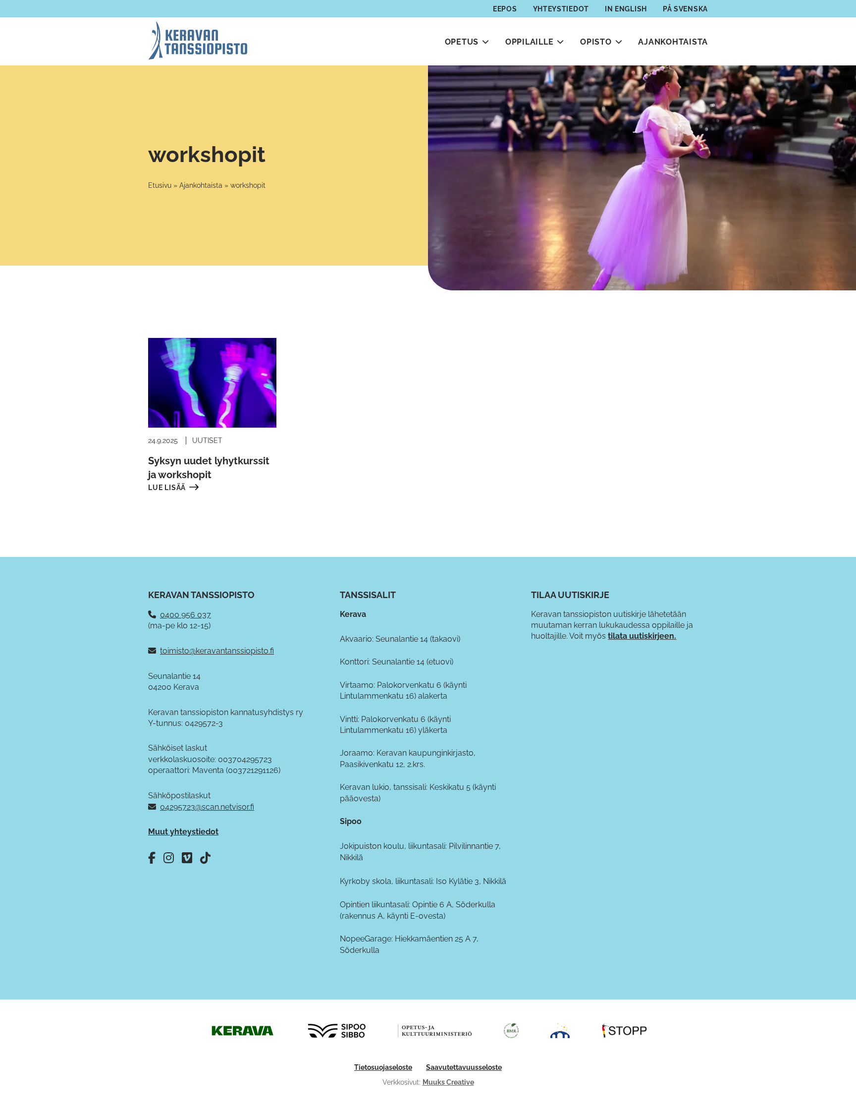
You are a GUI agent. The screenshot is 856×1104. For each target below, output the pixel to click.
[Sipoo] (337, 1030)
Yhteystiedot (561, 9)
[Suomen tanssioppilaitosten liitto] (624, 1030)
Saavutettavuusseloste (464, 1067)
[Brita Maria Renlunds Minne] (511, 1030)
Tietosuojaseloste (383, 1067)
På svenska (685, 9)
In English (626, 9)
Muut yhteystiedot (183, 831)
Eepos (505, 9)
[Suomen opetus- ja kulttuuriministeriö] (435, 1030)
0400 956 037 (185, 614)
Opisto (596, 42)
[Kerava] (242, 1030)
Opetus (462, 42)
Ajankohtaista (673, 42)
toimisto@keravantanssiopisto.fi (217, 651)
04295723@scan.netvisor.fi (207, 807)
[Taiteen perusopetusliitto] (560, 1030)
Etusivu (159, 185)
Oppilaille (529, 42)
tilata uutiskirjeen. (642, 636)
